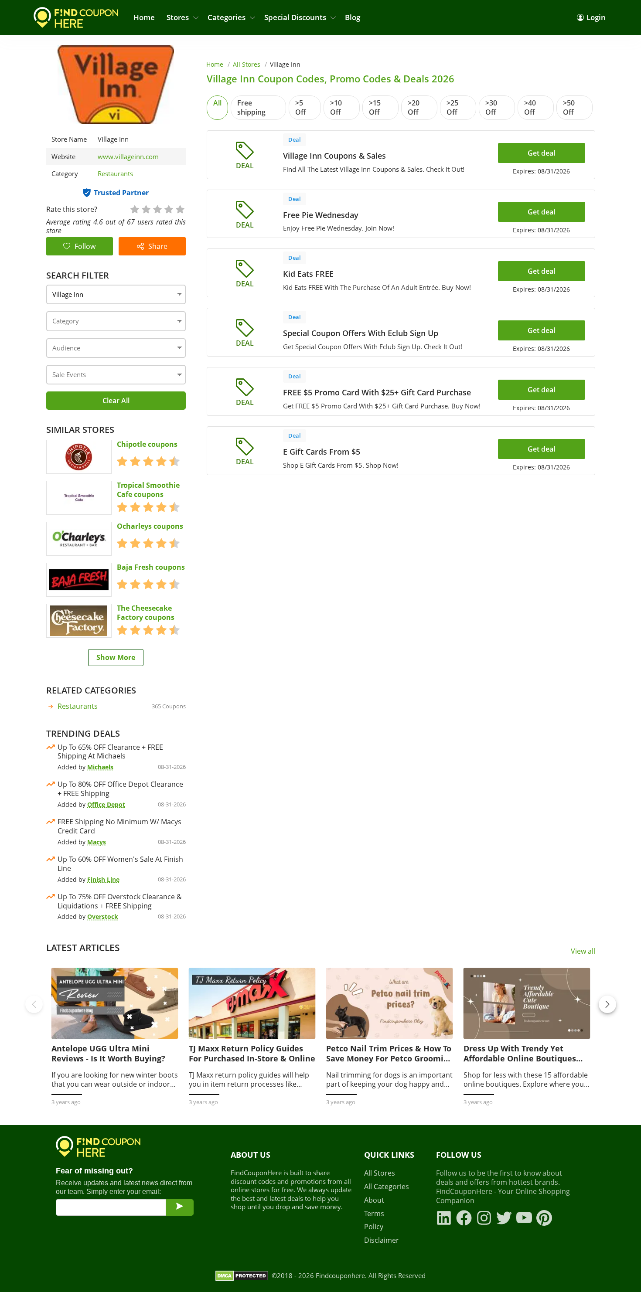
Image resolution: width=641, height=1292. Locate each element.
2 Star (145, 208)
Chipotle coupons (147, 444)
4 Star (168, 208)
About (374, 1200)
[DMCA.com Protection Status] (241, 1276)
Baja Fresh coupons (151, 567)
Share (157, 246)
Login (596, 17)
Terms (374, 1213)
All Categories (386, 1186)
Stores (178, 17)
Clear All (116, 400)
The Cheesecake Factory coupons (145, 613)
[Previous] (34, 1004)
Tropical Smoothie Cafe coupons (148, 490)
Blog (352, 17)
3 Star (157, 208)
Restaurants (115, 173)
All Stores (246, 64)
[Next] (607, 1004)
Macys (96, 842)
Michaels (100, 767)
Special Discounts (295, 17)
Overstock (102, 916)
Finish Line (103, 879)
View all (583, 951)
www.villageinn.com (128, 157)
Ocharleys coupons (150, 526)
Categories (226, 17)
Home (144, 17)
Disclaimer (381, 1240)
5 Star (179, 208)
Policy (373, 1226)
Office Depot (106, 804)
